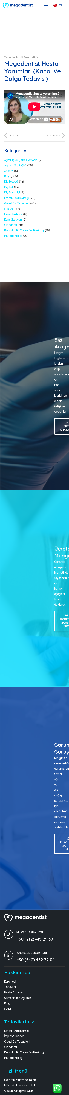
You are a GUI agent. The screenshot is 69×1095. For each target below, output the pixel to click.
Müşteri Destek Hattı (29, 932)
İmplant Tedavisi (14, 1036)
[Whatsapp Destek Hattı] (10, 955)
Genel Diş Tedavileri (17, 203)
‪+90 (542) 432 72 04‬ (35, 959)
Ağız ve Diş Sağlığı (15, 165)
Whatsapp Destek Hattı (31, 953)
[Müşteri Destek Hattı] (10, 934)
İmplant (9, 209)
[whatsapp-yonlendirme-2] (57, 1088)
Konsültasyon (13, 219)
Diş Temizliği (12, 192)
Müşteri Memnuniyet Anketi (21, 1085)
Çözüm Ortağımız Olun (18, 1091)
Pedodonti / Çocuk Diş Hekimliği (24, 230)
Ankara (8, 171)
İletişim (8, 1009)
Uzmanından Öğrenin (17, 998)
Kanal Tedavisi (13, 214)
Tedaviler (10, 987)
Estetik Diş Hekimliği (16, 198)
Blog (7, 176)
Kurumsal (10, 981)
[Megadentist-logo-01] (18, 5)
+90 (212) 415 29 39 (34, 939)
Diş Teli (8, 187)
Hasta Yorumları (14, 992)
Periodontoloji (13, 236)
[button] (46, 5)
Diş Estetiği (11, 182)
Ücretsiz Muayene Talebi (20, 1080)
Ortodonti (10, 225)
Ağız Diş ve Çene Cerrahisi (21, 160)
